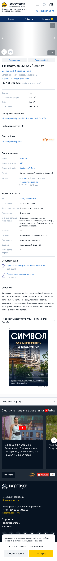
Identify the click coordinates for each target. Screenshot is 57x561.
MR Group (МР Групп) (12, 118)
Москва (23, 158)
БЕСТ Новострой (30, 118)
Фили (6, 78)
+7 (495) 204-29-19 (45, 11)
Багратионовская (21, 78)
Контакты (7, 526)
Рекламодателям (11, 522)
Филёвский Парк (27, 168)
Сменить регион (16, 553)
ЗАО (22, 163)
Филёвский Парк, (23, 71)
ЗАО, (12, 71)
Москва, (6, 71)
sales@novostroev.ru (11, 513)
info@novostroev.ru (10, 500)
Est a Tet (42, 118)
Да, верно (41, 553)
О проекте (7, 519)
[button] (54, 440)
